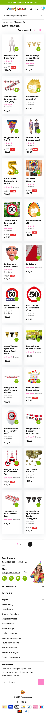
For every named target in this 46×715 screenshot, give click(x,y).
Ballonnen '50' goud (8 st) (32, 98)
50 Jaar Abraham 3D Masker (11, 265)
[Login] (31, 9)
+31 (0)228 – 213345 (14, 562)
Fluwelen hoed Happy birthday (33, 389)
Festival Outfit (8, 623)
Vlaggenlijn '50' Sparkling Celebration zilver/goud (33, 515)
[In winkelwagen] (16, 49)
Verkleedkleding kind (11, 652)
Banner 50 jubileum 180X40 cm (33, 347)
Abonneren (41, 682)
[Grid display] (40, 30)
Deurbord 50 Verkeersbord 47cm (32, 307)
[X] (24, 578)
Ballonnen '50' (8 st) (33, 221)
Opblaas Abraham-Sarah (11, 56)
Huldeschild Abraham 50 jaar (12, 306)
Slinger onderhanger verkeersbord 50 (33, 431)
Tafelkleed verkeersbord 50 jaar (11, 513)
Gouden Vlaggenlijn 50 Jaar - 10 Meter (33, 58)
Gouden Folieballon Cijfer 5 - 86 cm (11, 181)
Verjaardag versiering (11, 638)
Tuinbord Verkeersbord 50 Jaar (10, 223)
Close (23, 586)
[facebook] (18, 578)
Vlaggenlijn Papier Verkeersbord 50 (11, 390)
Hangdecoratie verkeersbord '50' (11, 472)
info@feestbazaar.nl (11, 572)
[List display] (43, 30)
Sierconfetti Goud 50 (31, 470)
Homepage (7, 22)
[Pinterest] (11, 578)
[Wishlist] (36, 9)
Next (30, 544)
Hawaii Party (7, 609)
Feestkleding (7, 604)
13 (25, 544)
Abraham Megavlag (30, 180)
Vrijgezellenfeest (9, 619)
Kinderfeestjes (8, 628)
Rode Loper (31, 264)
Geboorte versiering (11, 657)
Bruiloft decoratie (10, 633)
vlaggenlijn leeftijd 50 (11, 138)
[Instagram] (4, 578)
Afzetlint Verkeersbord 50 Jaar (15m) (10, 99)
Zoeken (41, 15)
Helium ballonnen (10, 647)
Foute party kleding (10, 643)
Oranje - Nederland (10, 614)
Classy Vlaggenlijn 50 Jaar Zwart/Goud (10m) (11, 350)
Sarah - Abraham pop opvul (33, 138)
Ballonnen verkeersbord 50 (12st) (11, 431)
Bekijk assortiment (3, 9)
